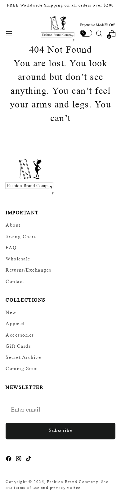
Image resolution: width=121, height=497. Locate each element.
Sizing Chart (21, 236)
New (11, 312)
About (13, 225)
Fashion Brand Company (72, 481)
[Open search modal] (98, 33)
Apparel (15, 323)
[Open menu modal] (8, 33)
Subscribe (60, 430)
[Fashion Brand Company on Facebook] (9, 460)
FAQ (11, 248)
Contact (15, 281)
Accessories (20, 335)
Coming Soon (22, 368)
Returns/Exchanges (29, 270)
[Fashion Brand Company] (58, 28)
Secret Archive (23, 357)
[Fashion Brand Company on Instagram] (19, 460)
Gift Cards (18, 346)
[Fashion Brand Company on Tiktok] (29, 460)
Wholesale (18, 259)
